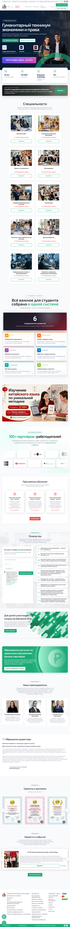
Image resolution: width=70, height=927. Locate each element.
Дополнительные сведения (14, 895)
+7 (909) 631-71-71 (16, 1)
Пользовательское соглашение (15, 909)
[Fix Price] (27, 463)
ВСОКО (8, 900)
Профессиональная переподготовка (37, 917)
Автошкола (51, 907)
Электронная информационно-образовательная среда (15, 902)
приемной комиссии (21, 552)
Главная (9, 6)
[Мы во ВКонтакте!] (67, 1)
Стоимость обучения (37, 907)
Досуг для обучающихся (52, 900)
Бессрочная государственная (25, 52)
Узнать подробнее (15, 510)
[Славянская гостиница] (30, 454)
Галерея (50, 905)
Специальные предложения (39, 909)
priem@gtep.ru (25, 1)
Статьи (50, 909)
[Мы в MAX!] (64, 1)
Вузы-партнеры (11, 907)
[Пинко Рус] (41, 463)
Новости (50, 902)
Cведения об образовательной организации (18, 893)
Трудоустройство (11, 905)
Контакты (53, 6)
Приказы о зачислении (37, 903)
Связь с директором (61, 8)
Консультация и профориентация (36, 896)
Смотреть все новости (35, 874)
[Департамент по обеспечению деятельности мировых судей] (59, 454)
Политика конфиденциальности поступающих (19, 914)
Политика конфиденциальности (15, 912)
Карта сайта (51, 911)
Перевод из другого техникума (39, 914)
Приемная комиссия (37, 899)
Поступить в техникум (62, 4)
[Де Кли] (12, 463)
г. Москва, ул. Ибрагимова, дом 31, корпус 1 (49, 1)
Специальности (28, 6)
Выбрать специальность (27, 40)
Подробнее (60, 90)
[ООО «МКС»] (44, 454)
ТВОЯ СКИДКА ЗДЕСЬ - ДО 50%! (19, 60)
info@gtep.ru (34, 1)
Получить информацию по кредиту (15, 668)
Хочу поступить (35, 518)
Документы (10, 898)
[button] (2, 712)
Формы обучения (36, 912)
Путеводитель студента (54, 893)
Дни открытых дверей (37, 901)
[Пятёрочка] (55, 463)
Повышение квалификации (39, 919)
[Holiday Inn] (16, 454)
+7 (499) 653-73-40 (6, 1)
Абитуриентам (36, 6)
